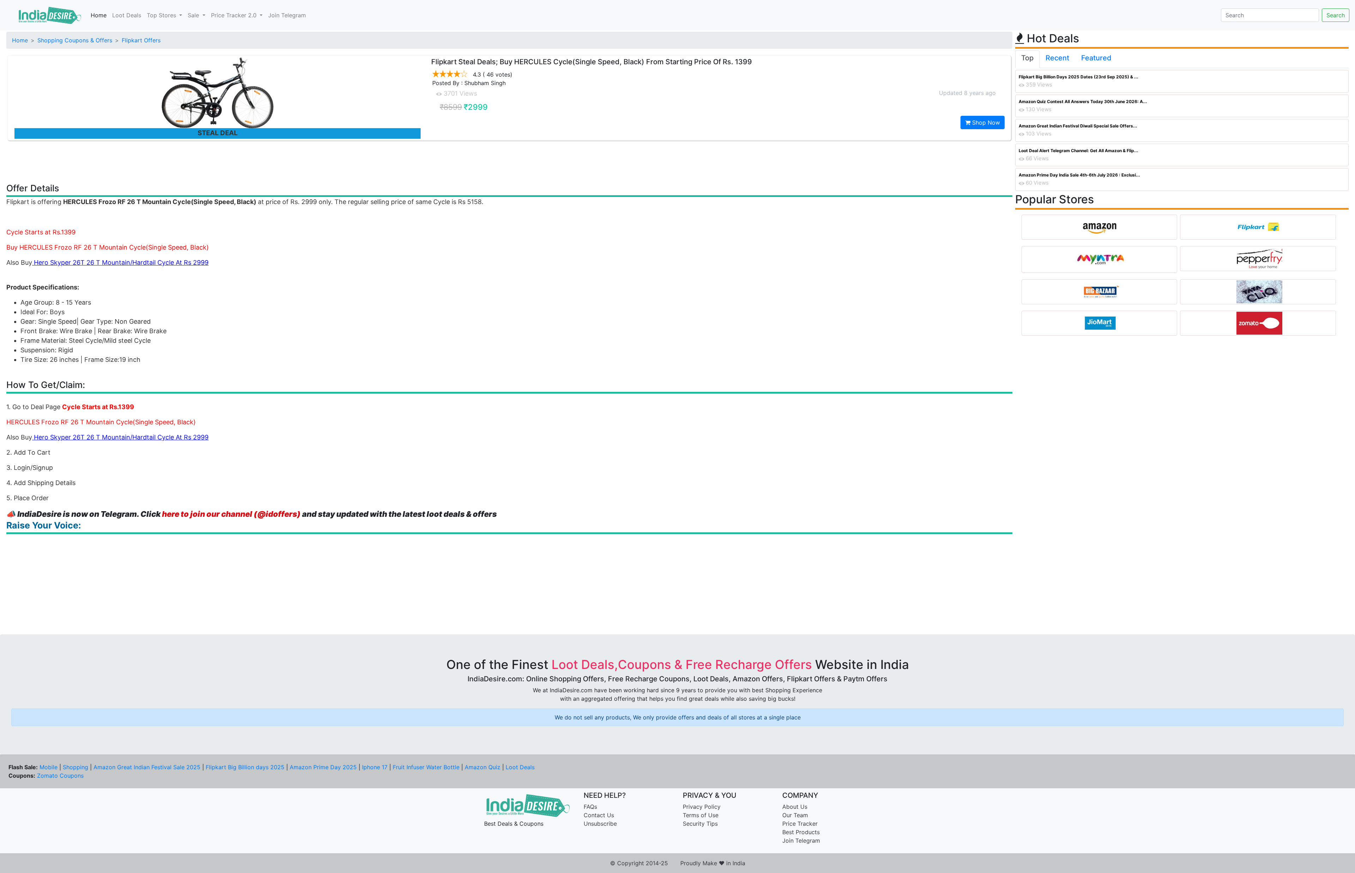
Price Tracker (800, 823)
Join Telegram (287, 15)
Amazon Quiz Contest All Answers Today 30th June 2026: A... (1083, 101)
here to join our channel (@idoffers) (231, 514)
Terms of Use (700, 815)
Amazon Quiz (482, 767)
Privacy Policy (702, 806)
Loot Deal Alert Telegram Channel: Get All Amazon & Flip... (1078, 150)
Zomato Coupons (60, 775)
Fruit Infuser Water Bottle (426, 767)
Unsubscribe (600, 823)
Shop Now (985, 122)
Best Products (801, 832)
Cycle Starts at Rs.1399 (41, 232)
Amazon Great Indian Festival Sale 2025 (147, 767)
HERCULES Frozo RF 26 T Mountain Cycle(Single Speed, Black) (101, 422)
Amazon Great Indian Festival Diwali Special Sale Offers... (1078, 125)
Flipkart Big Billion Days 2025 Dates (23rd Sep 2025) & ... (1078, 76)
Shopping (75, 767)
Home (99, 15)
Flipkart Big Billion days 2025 (245, 767)
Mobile (49, 767)
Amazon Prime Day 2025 (323, 767)
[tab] (1027, 59)
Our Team (795, 815)
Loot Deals (126, 15)
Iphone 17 (374, 767)
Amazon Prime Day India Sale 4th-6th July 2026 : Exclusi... (1079, 175)
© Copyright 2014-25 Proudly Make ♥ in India (677, 863)
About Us (794, 806)
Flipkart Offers (141, 40)
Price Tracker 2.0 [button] (234, 15)
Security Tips (700, 823)
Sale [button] (194, 15)
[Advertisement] (509, 161)
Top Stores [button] (162, 15)
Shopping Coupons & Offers (74, 40)
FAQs (590, 806)
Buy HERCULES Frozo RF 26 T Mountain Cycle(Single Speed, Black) (107, 247)
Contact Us (599, 815)
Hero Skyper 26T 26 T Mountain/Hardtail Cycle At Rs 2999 (121, 262)
